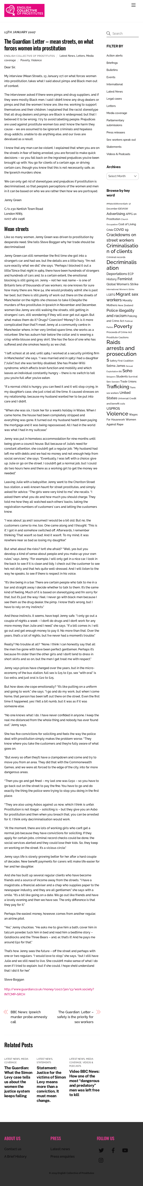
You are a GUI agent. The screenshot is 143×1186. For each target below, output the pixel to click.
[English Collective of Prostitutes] (24, 15)
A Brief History (15, 1156)
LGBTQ (111, 294)
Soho (127, 370)
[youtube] (126, 1150)
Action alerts (115, 55)
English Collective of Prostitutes (29, 55)
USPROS (113, 408)
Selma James (116, 366)
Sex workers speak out (121, 139)
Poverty (25, 60)
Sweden (116, 382)
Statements (44, 1062)
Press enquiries (62, 1156)
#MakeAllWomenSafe (117, 203)
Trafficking (118, 386)
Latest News (67, 55)
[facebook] (114, 1150)
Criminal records (116, 257)
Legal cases (114, 98)
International (115, 84)
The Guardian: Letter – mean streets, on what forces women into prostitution (48, 44)
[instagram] (102, 1160)
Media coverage (117, 113)
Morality (127, 300)
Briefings (112, 63)
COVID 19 (121, 230)
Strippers (111, 376)
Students (122, 376)
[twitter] (102, 1150)
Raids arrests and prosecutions (121, 351)
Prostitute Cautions (117, 337)
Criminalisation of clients (122, 248)
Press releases (116, 132)
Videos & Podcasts (118, 154)
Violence (36, 60)
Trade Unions (128, 381)
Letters (80, 55)
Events (111, 77)
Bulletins (112, 70)
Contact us (12, 1149)
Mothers (112, 305)
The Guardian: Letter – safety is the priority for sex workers (75, 1017)
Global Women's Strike (122, 284)
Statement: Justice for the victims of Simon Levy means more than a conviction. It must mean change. (51, 1084)
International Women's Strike (120, 289)
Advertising (116, 214)
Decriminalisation (122, 265)
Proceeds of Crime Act (119, 332)
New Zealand (125, 305)
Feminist (124, 279)
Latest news (60, 1149)
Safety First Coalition (122, 360)
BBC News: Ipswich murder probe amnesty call (29, 1017)
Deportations (117, 274)
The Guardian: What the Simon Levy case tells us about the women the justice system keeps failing (18, 1081)
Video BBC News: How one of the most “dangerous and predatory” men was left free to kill (84, 1083)
